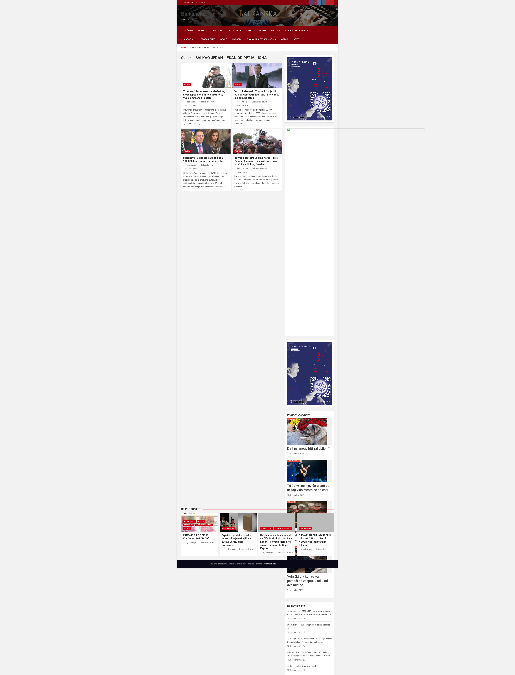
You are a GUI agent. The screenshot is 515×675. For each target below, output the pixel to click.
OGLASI (284, 39)
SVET (248, 30)
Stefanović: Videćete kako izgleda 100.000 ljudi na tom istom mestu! (203, 159)
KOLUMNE (261, 30)
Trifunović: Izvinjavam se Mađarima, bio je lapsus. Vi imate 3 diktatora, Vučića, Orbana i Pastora (204, 94)
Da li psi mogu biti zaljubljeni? (308, 448)
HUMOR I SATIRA (189, 521)
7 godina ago (190, 102)
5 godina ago (190, 542)
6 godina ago (229, 549)
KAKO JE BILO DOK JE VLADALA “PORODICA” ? (197, 537)
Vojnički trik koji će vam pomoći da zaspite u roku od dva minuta (307, 581)
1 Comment (242, 172)
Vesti (296, 39)
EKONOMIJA (235, 30)
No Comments (191, 105)
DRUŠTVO (217, 30)
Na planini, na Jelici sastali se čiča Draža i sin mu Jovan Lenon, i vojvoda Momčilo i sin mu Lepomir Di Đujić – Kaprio (276, 542)
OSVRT (223, 39)
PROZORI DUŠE (208, 39)
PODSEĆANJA (189, 525)
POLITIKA (202, 30)
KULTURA (275, 30)
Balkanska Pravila (208, 102)
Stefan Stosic (322, 549)
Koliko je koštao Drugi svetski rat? (302, 666)
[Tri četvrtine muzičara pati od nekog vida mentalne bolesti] (307, 459)
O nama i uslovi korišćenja (261, 39)
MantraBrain (270, 564)
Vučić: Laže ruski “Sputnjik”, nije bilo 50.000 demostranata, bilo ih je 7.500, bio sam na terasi (256, 94)
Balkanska (193, 14)
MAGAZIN (188, 39)
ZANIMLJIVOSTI (293, 460)
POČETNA (188, 30)
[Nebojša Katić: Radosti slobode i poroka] (307, 501)
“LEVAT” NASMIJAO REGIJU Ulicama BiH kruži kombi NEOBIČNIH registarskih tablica (315, 540)
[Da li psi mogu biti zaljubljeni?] (307, 418)
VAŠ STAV (236, 39)
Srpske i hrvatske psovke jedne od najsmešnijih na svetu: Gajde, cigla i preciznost (236, 540)
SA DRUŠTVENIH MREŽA (296, 30)
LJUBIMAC (291, 419)
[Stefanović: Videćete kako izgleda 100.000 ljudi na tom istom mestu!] (206, 141)
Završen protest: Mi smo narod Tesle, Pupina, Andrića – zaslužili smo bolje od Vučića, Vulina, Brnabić (256, 161)
